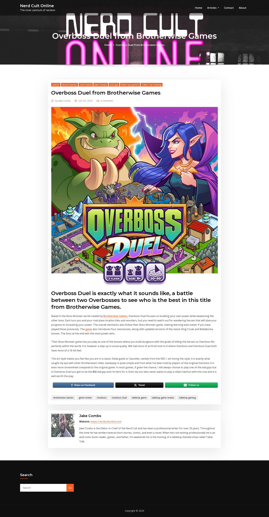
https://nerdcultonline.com (106, 421)
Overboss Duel (119, 397)
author (55, 84)
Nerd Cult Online (37, 5)
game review (85, 397)
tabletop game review (163, 397)
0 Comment (107, 100)
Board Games (69, 84)
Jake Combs (100, 84)
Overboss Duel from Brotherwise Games (140, 45)
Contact (229, 7)
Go (70, 487)
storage (114, 84)
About (242, 7)
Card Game (86, 84)
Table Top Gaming (151, 84)
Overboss (101, 397)
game (88, 329)
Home (198, 7)
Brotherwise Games (115, 316)
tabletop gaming (187, 397)
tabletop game (139, 397)
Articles (212, 7)
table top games (130, 84)
